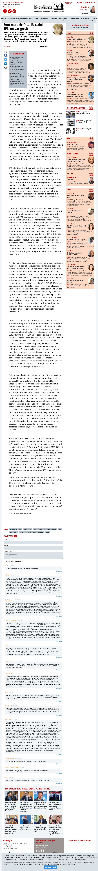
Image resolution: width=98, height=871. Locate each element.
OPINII (37, 18)
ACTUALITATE (13, 18)
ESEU (61, 18)
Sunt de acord (50, 867)
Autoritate (39, 340)
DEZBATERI (75, 18)
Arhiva (79, 2)
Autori (85, 2)
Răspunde (59, 571)
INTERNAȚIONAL (26, 18)
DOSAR (66, 18)
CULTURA (53, 18)
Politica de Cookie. (69, 864)
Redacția (91, 2)
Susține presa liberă (80, 26)
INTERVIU (44, 18)
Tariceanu (46, 214)
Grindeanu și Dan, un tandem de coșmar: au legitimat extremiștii (17, 68)
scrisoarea (40, 497)
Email (6, 546)
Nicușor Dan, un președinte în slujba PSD (17, 83)
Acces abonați (8, 7)
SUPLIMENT (85, 18)
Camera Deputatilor (31, 477)
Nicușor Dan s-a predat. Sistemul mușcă (16, 62)
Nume (6, 540)
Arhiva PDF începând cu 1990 (12, 2)
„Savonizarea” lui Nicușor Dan (16, 58)
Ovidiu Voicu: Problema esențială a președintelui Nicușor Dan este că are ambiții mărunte (17, 76)
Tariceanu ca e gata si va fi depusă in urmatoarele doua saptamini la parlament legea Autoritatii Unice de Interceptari (35, 326)
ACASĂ (3, 18)
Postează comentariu (13, 561)
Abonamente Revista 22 (11, 4)
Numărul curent (68, 3)
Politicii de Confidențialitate (76, 859)
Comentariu (8, 551)
